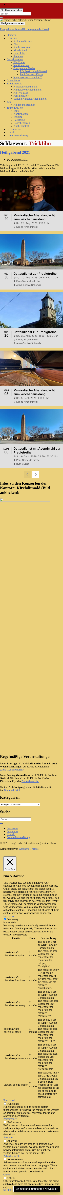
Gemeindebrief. (12, 790)
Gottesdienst (13, 80)
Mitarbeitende (20, 50)
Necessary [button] (8, 916)
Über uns (11, 38)
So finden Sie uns (22, 41)
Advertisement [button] (11, 1156)
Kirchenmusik (14, 83)
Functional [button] (9, 1100)
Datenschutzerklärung (18, 837)
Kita (9, 101)
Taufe (16, 110)
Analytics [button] (8, 1137)
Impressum (12, 828)
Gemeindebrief (15, 129)
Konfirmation (20, 113)
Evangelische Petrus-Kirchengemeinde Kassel (24, 29)
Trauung (17, 116)
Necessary (12, 919)
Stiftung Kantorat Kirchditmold (30, 98)
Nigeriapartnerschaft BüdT (27, 77)
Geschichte (19, 53)
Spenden (18, 56)
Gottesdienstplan (30, 781)
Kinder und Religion (24, 104)
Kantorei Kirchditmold (25, 86)
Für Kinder (19, 62)
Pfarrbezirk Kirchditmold (33, 71)
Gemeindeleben (15, 59)
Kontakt (11, 132)
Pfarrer (17, 44)
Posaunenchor (20, 95)
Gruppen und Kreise (24, 68)
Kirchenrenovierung (17, 135)
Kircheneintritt (21, 126)
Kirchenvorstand (22, 47)
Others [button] (6, 1174)
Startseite (11, 35)
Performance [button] (10, 1118)
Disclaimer (12, 831)
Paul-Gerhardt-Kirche (31, 74)
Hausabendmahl (22, 123)
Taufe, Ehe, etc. (15, 107)
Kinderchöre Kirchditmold (27, 89)
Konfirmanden (21, 65)
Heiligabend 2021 (15, 152)
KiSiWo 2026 (20, 92)
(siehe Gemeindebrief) (12, 769)
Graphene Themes (28, 848)
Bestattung (19, 119)
